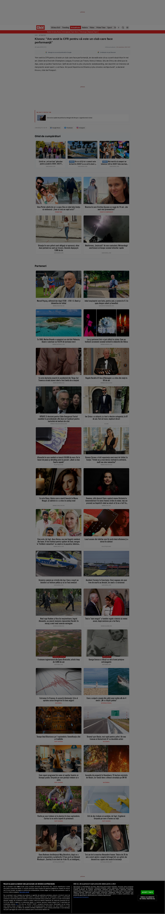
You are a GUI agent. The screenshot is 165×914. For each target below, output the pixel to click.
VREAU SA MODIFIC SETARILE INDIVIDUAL (147, 898)
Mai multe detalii (24, 892)
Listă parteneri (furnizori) (80, 897)
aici (17, 904)
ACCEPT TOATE (147, 892)
